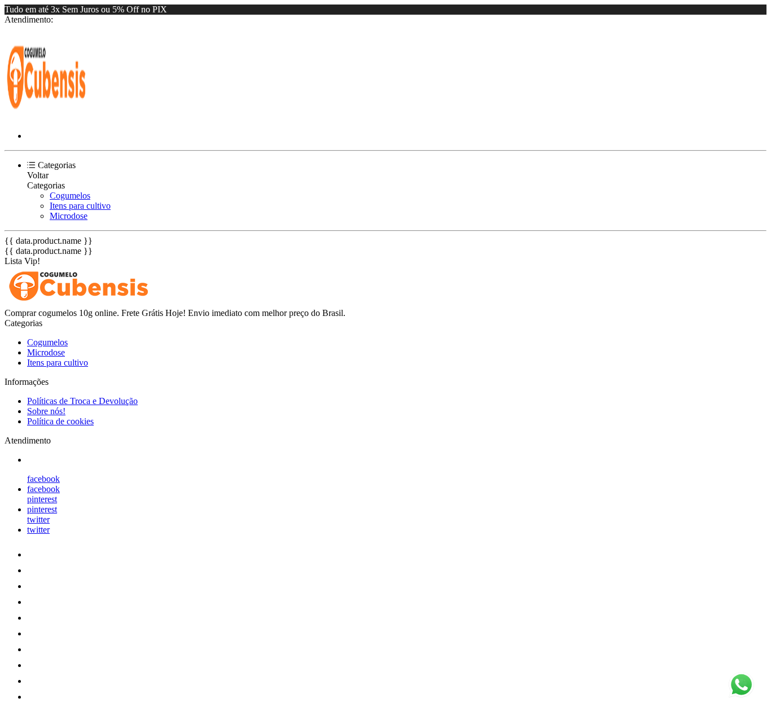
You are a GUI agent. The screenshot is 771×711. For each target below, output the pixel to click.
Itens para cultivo (80, 205)
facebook (43, 479)
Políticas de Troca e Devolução (82, 401)
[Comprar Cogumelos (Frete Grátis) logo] (47, 116)
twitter (38, 519)
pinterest (42, 499)
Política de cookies (60, 421)
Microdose (68, 216)
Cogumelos (70, 195)
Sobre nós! (46, 411)
